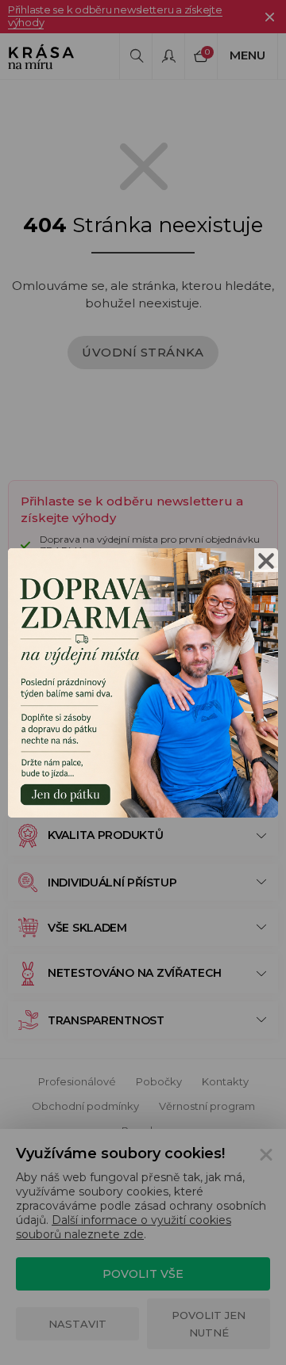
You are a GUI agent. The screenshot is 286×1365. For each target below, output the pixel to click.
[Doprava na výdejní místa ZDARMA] (143, 680)
